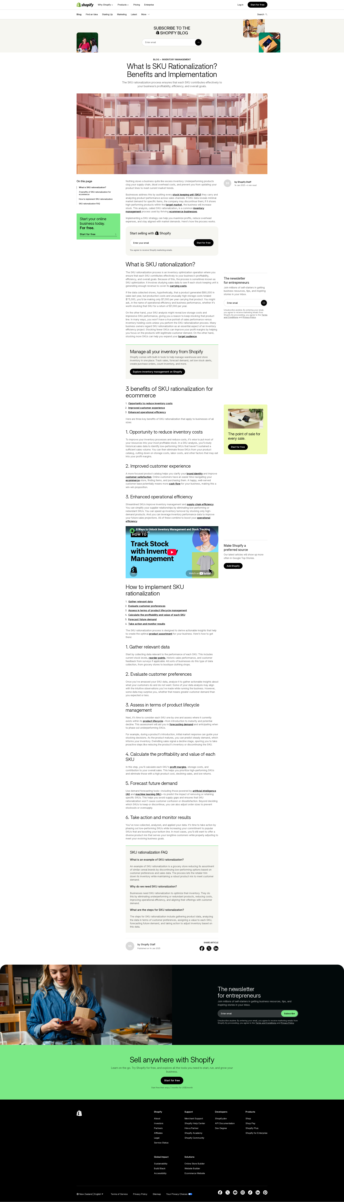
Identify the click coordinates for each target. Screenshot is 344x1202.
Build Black (159, 1168)
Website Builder (192, 1168)
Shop (248, 1118)
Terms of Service (119, 1194)
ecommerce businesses (183, 211)
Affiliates (158, 1133)
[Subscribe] (198, 42)
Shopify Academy (193, 1133)
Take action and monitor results (146, 623)
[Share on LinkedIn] (216, 948)
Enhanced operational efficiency (147, 412)
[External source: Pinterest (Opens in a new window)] (265, 1192)
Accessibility (160, 1173)
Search (260, 14)
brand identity (195, 473)
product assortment (160, 633)
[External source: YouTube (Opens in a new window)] (235, 1192)
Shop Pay (250, 1123)
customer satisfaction (138, 477)
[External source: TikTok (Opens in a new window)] (250, 1192)
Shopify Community (194, 1137)
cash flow (174, 483)
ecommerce (133, 480)
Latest (134, 14)
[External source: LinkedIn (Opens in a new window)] (258, 1192)
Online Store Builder (194, 1163)
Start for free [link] (204, 242)
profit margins (178, 767)
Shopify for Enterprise (256, 1133)
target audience (187, 336)
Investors (158, 1123)
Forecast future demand (142, 619)
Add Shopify (233, 566)
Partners (158, 1128)
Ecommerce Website (194, 1173)
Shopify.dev (221, 1118)
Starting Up (107, 14)
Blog (79, 14)
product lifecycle (153, 721)
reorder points (157, 657)
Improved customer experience (146, 407)
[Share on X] (209, 948)
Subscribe (289, 1013)
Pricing (136, 4)
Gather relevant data (140, 601)
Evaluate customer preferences (146, 606)
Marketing (122, 14)
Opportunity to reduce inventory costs (150, 403)
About (157, 1118)
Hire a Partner (191, 1128)
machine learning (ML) (148, 794)
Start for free (257, 4)
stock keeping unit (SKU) (187, 194)
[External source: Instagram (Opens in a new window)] (243, 1192)
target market (174, 204)
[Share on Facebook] (202, 948)
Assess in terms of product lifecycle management (157, 610)
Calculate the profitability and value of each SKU (156, 614)
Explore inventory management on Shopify (157, 371)
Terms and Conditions (265, 1023)
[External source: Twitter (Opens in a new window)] (227, 1192)
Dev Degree (221, 1128)
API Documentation (225, 1123)
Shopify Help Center (194, 1123)
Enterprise (149, 4)
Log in (240, 4)
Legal (157, 1137)
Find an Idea (92, 14)
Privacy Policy (249, 317)
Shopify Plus (252, 1128)
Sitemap (157, 1194)
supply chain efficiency (200, 504)
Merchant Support (193, 1118)
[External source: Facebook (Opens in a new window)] (220, 1192)
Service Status (161, 1142)
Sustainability (160, 1163)
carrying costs (178, 285)
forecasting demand (181, 724)
